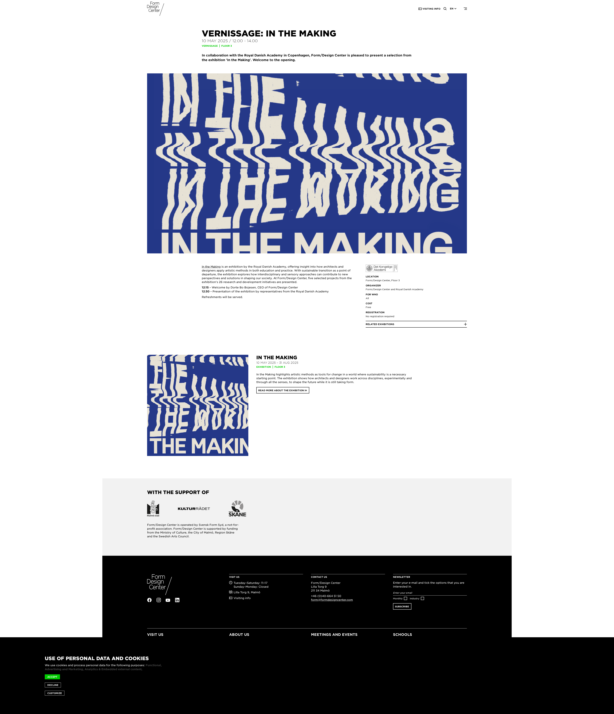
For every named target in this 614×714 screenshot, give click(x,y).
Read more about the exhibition (281, 390)
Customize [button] (54, 693)
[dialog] (307, 675)
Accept (52, 676)
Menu (465, 8)
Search (445, 8)
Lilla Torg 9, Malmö (247, 592)
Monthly (398, 598)
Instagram (158, 600)
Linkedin (177, 600)
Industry (414, 598)
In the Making (211, 266)
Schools (402, 634)
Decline (52, 685)
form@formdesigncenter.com (332, 599)
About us (239, 634)
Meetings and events (334, 634)
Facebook (149, 600)
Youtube (168, 600)
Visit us (155, 634)
